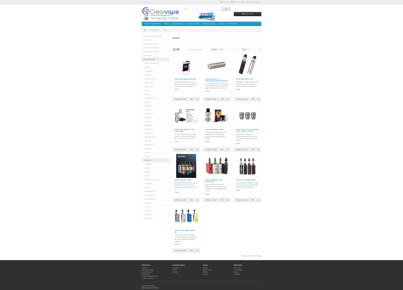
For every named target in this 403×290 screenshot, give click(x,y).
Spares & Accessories (208, 24)
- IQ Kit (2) (146, 121)
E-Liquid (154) (147, 40)
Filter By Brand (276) (149, 59)
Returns (174, 270)
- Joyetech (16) (147, 125)
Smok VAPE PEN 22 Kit (244, 79)
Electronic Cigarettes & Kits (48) (152, 36)
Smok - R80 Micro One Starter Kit (213, 181)
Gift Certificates (207, 270)
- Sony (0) (146, 168)
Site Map (174, 272)
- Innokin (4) (147, 117)
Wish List (236, 272)
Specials (205, 274)
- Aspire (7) (146, 67)
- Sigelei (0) (146, 156)
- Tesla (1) (146, 176)
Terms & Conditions (148, 278)
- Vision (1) (146, 207)
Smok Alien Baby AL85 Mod (185, 79)
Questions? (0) (147, 55)
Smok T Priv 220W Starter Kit (185, 231)
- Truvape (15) (147, 183)
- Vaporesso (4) (148, 203)
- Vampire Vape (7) (149, 191)
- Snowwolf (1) (147, 164)
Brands (205, 268)
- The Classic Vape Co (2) (150, 180)
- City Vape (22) (148, 71)
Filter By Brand (232, 24)
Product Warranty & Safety (149, 276)
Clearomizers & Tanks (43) (151, 48)
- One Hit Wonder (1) (149, 137)
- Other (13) (147, 141)
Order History (238, 270)
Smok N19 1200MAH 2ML (245, 180)
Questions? (221, 24)
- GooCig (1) (147, 110)
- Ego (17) (146, 90)
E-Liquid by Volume (177, 24)
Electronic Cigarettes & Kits (153, 24)
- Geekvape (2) (147, 106)
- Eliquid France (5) (149, 98)
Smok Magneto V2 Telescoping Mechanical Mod (216, 80)
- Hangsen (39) (147, 114)
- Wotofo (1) (147, 214)
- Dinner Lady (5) (148, 86)
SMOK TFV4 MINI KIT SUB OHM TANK (184, 130)
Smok (164, 30)
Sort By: (214, 49)
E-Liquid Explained (147, 272)
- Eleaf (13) (146, 94)
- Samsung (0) (147, 149)
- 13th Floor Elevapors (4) (151, 63)
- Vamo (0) (146, 187)
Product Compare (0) (195, 50)
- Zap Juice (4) (147, 218)
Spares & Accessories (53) (150, 52)
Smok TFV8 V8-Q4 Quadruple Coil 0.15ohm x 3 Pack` (247, 130)
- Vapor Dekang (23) (149, 199)
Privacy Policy (146, 274)
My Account (237, 268)
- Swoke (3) (146, 172)
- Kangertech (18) (148, 133)
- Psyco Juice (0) (148, 145)
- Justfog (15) (147, 129)
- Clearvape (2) (148, 75)
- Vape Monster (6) (149, 195)
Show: (244, 49)
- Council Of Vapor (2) (150, 79)
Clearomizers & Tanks (192, 24)
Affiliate (205, 272)
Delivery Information (148, 270)
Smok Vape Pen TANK (183, 180)
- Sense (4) (146, 152)
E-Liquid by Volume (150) (150, 44)
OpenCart (152, 286)
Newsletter (237, 274)
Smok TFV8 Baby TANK (214, 129)
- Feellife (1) (147, 102)
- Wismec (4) (147, 211)
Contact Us (175, 268)
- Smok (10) (146, 160)
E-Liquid (166, 24)
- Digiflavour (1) (148, 83)
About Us (144, 268)
